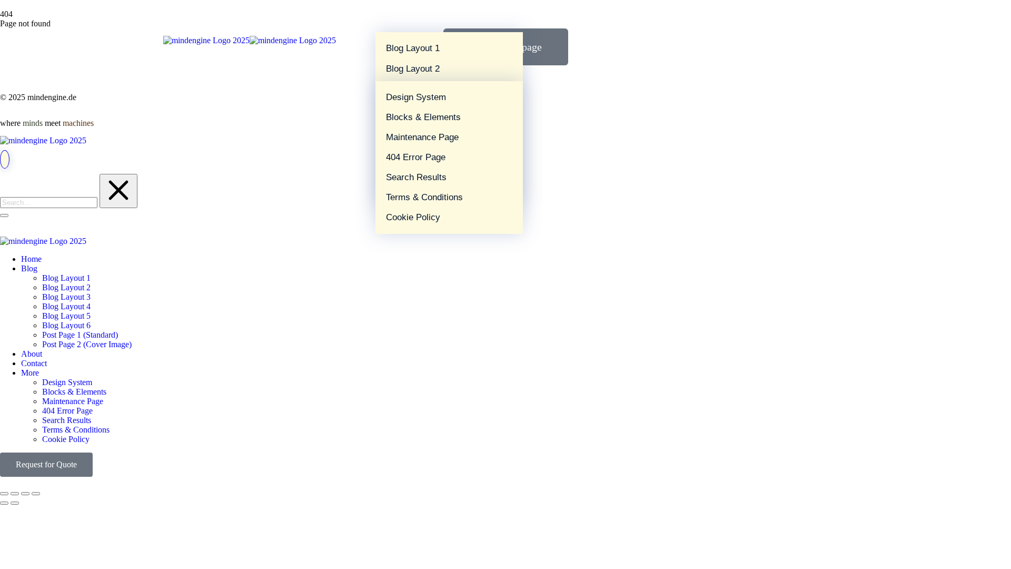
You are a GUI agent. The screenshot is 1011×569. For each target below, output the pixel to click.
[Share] (15, 493)
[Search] (4, 215)
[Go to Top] (4, 159)
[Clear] (118, 191)
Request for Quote (46, 464)
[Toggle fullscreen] (25, 493)
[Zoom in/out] (36, 493)
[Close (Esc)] (4, 493)
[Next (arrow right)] (15, 503)
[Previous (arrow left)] (4, 503)
